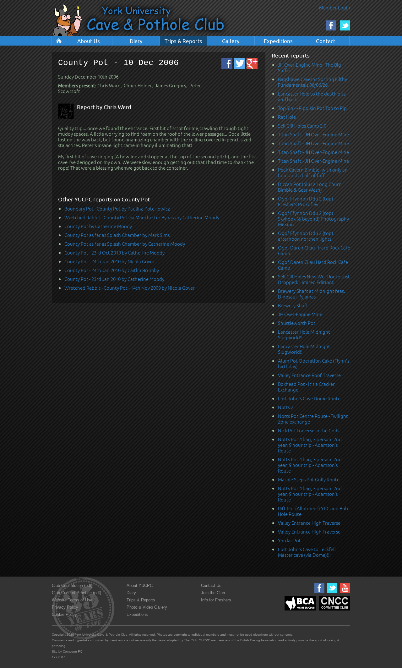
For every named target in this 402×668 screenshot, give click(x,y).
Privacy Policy (65, 607)
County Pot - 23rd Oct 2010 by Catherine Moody (114, 252)
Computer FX (72, 651)
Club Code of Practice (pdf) (76, 592)
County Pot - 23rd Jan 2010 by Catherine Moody (114, 279)
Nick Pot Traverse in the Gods (308, 430)
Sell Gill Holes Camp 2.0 (302, 125)
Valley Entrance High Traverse (309, 522)
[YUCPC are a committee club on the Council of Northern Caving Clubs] (333, 610)
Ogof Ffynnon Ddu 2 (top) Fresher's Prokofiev (305, 201)
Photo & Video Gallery (147, 607)
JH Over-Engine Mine (300, 314)
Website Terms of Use (72, 600)
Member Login (334, 7)
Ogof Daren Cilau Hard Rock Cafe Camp (313, 265)
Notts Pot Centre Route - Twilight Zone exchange (313, 419)
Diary (136, 40)
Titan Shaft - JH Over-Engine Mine (313, 134)
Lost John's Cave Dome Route (309, 398)
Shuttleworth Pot (296, 323)
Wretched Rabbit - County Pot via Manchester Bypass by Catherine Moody (141, 217)
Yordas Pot (289, 540)
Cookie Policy (64, 614)
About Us (88, 40)
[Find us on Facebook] (318, 593)
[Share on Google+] (252, 63)
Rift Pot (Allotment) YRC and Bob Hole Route (313, 511)
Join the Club (213, 592)
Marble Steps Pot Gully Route (309, 479)
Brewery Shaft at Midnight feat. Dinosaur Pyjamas (311, 293)
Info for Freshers (216, 600)
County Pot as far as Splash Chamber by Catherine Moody (124, 243)
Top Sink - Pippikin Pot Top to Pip (312, 108)
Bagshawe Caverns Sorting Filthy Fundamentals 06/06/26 (312, 82)
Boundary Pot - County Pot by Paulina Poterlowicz (117, 208)
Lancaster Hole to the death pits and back (311, 96)
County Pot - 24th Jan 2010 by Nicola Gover (109, 261)
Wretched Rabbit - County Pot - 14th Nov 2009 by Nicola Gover (129, 287)
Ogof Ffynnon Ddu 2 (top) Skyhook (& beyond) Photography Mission (313, 218)
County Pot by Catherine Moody (98, 226)
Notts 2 (285, 407)
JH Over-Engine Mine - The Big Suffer (309, 67)
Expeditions (278, 40)
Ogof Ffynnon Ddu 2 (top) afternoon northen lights (305, 236)
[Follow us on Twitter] (331, 593)
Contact (325, 40)
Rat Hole (287, 116)
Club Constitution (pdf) (72, 585)
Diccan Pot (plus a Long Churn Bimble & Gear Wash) (310, 187)
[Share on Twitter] (239, 63)
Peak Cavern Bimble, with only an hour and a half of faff (313, 172)
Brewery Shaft (293, 305)
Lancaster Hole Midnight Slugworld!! (304, 334)
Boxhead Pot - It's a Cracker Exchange (306, 387)
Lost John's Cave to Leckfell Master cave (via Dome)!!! (307, 552)
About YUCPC (140, 585)
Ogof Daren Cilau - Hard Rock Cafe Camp (314, 250)
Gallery (230, 40)
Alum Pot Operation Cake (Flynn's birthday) (313, 363)
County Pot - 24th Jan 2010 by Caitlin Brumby (111, 270)
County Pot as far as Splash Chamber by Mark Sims (117, 235)
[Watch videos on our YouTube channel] (344, 593)
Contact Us (211, 585)
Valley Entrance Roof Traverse (309, 375)
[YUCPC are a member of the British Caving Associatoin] (299, 610)
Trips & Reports (183, 40)
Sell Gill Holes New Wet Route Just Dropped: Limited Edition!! (314, 279)
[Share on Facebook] (226, 63)
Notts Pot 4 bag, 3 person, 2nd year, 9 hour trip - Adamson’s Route (310, 445)
